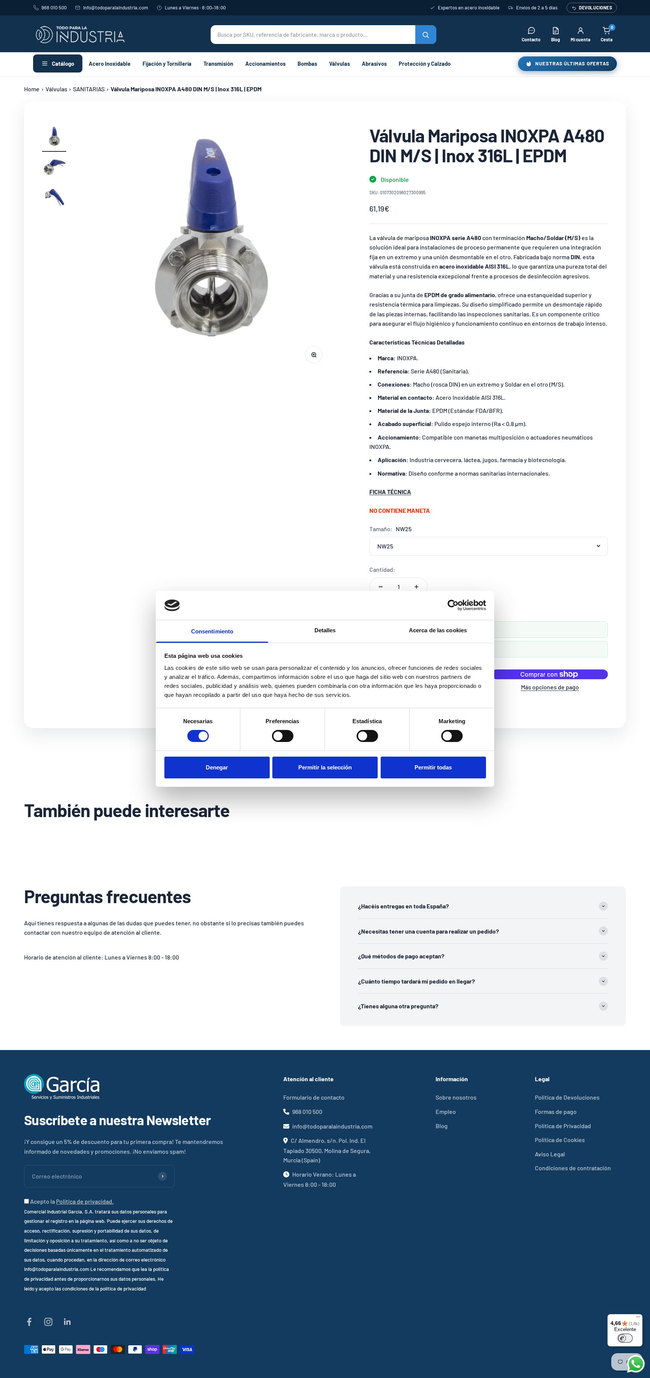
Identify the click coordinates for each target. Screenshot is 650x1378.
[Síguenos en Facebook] (29, 1322)
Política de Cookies (560, 1139)
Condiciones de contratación (573, 1167)
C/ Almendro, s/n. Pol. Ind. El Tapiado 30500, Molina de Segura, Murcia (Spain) (327, 1150)
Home (31, 88)
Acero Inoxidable (110, 63)
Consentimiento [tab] (212, 631)
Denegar (217, 767)
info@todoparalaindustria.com (115, 8)
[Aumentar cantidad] (416, 587)
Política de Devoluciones (567, 1097)
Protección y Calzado (425, 63)
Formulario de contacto (314, 1097)
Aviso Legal (550, 1153)
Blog (442, 1125)
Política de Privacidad (563, 1125)
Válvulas (339, 63)
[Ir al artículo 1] (54, 138)
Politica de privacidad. (85, 1201)
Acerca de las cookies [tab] (438, 630)
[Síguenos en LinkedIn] (67, 1322)
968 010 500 (54, 8)
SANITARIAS (89, 88)
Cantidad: (382, 569)
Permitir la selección (325, 767)
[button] (323, 34)
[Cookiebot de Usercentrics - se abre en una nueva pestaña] (453, 605)
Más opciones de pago (550, 687)
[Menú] (637, 1318)
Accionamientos (265, 63)
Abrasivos (374, 63)
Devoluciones (595, 7)
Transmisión (218, 63)
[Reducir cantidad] (381, 587)
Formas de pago (556, 1111)
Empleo (446, 1111)
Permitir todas (433, 767)
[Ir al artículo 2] (54, 169)
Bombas (307, 63)
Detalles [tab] (325, 630)
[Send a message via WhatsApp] (636, 1364)
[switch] (282, 736)
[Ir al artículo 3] (54, 199)
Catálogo (63, 63)
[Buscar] (425, 34)
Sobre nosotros (456, 1097)
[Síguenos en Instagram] (48, 1322)
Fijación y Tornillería (167, 63)
